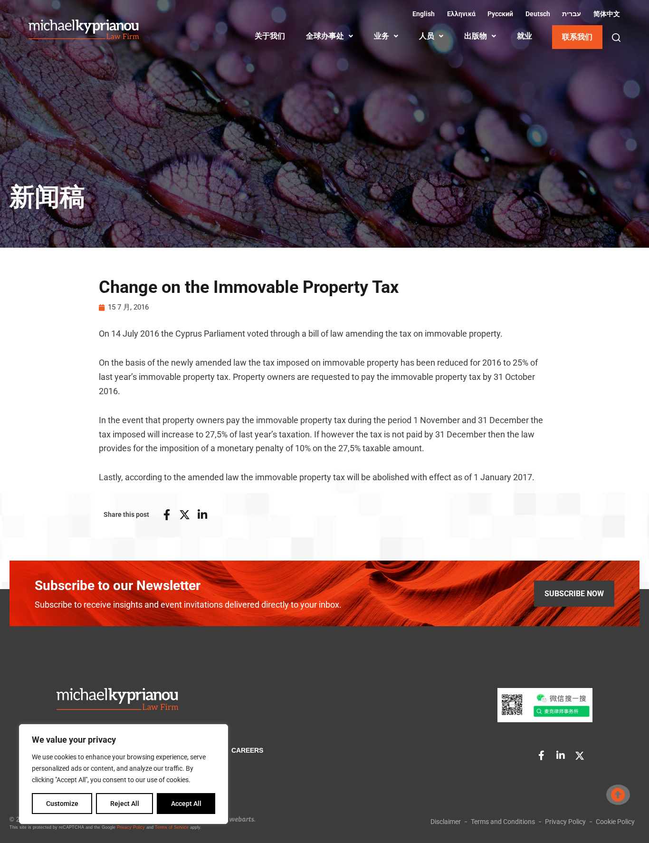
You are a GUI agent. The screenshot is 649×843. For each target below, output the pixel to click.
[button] (616, 37)
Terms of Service (172, 827)
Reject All (124, 803)
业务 (381, 35)
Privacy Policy (131, 827)
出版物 (475, 35)
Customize (62, 803)
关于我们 (270, 35)
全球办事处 (325, 35)
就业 (524, 35)
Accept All (186, 803)
